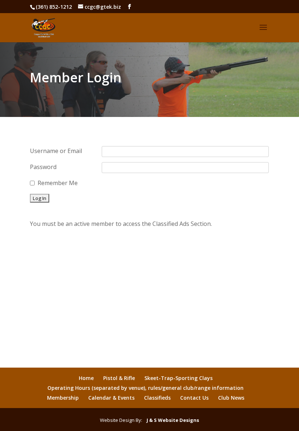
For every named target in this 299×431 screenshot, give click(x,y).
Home (86, 378)
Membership (63, 397)
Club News (231, 397)
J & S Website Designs (171, 420)
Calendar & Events (111, 397)
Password (43, 167)
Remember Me (58, 183)
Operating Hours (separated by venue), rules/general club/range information (145, 387)
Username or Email (56, 151)
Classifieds (157, 397)
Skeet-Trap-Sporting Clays (178, 378)
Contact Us (194, 397)
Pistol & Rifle (119, 378)
